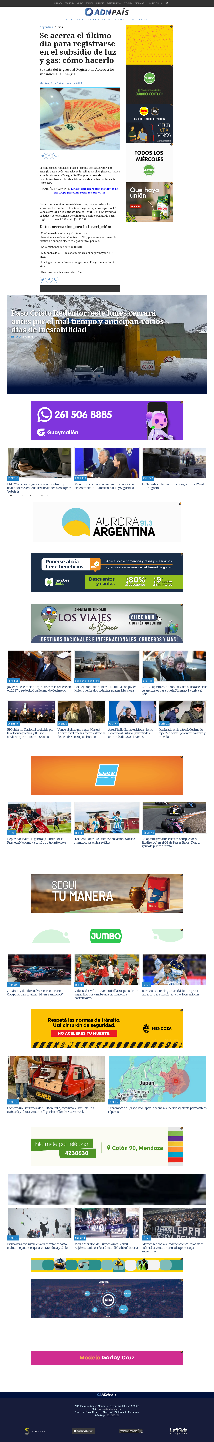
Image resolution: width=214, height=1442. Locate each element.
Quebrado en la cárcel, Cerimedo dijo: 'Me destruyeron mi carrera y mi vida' (182, 733)
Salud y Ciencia (155, 3)
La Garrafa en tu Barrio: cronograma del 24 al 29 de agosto (173, 486)
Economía (128, 3)
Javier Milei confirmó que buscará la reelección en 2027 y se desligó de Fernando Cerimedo (39, 688)
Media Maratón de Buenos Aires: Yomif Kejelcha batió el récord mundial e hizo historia (106, 1246)
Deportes (100, 3)
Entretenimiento (114, 3)
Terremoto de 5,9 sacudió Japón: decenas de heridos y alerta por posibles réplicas (157, 1110)
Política (89, 3)
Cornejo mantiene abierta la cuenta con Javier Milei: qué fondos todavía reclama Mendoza (105, 688)
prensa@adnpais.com (110, 1409)
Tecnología (141, 3)
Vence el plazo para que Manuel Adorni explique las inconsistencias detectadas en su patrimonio (81, 733)
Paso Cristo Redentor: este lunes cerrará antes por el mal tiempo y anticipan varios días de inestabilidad (87, 321)
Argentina (69, 3)
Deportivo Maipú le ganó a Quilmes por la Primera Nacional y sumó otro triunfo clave (36, 841)
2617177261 (113, 1415)
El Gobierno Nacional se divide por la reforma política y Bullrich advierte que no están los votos (30, 733)
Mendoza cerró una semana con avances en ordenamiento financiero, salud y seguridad (104, 486)
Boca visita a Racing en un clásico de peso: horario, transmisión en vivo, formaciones (170, 992)
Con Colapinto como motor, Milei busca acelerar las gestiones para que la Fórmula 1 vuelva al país (174, 690)
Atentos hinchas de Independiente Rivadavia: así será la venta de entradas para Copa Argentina (172, 1247)
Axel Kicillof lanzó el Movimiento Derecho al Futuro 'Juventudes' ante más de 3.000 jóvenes (130, 733)
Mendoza (58, 3)
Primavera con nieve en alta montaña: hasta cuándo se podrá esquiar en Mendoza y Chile (37, 1246)
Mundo (80, 3)
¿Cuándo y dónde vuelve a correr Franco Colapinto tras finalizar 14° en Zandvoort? (35, 992)
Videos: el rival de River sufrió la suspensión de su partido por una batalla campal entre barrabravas (106, 994)
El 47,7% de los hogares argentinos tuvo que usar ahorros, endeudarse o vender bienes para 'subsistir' (39, 487)
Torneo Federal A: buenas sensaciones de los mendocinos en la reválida (104, 841)
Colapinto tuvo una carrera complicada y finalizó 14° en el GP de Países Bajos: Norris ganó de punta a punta (171, 842)
